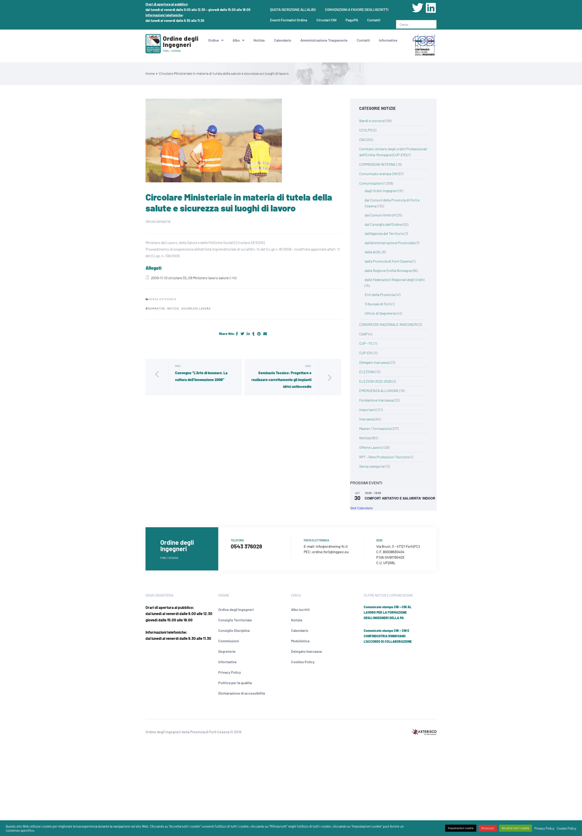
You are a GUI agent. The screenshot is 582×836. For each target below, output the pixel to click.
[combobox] (416, 24)
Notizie (259, 40)
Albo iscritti (300, 609)
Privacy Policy (229, 672)
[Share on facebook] (237, 333)
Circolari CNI (326, 20)
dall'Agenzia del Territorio (384, 233)
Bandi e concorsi (372, 120)
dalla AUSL (373, 252)
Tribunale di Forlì (378, 304)
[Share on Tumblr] (253, 333)
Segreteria (226, 651)
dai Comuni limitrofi (380, 215)
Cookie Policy (566, 828)
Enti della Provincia (380, 294)
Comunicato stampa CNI (378, 173)
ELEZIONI (366, 371)
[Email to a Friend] (265, 333)
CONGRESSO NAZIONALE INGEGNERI (388, 324)
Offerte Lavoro (370, 447)
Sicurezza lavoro (196, 308)
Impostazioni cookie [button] (461, 828)
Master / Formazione (375, 428)
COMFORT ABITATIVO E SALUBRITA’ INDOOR (400, 498)
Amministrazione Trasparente (324, 40)
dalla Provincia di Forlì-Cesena (388, 261)
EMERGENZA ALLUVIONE (379, 390)
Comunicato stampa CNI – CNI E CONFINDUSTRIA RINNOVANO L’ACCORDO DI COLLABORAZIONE (388, 636)
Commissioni (228, 641)
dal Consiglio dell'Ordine (383, 224)
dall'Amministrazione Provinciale (390, 243)
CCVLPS (365, 130)
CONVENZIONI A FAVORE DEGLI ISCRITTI (356, 9)
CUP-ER (365, 353)
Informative (388, 40)
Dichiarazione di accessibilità (241, 693)
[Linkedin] (430, 7)
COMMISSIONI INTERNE (377, 164)
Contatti (373, 20)
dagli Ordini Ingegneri (381, 190)
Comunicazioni (371, 183)
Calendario (282, 40)
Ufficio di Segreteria (380, 313)
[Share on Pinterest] (259, 333)
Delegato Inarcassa (374, 362)
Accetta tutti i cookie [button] (515, 828)
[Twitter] (417, 7)
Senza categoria (371, 466)
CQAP (363, 334)
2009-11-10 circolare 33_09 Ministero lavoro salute (189, 278)
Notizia (364, 438)
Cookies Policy (303, 662)
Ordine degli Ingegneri (236, 609)
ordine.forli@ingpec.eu (330, 552)
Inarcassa (366, 419)
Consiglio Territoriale (235, 620)
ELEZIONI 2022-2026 (375, 381)
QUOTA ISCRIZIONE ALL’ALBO (293, 9)
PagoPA (352, 20)
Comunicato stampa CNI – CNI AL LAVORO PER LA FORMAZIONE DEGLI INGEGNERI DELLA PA (387, 612)
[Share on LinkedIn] (249, 333)
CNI (362, 139)
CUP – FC (366, 343)
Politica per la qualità (235, 682)
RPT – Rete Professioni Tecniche (384, 457)
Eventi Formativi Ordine (288, 20)
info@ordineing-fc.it (332, 546)
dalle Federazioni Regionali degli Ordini (395, 279)
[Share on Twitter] (243, 333)
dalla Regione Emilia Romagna (388, 270)
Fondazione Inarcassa (376, 400)
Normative (156, 308)
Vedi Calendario (361, 508)
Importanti (367, 409)
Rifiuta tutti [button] (487, 828)
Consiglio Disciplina (234, 630)
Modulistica (300, 641)
